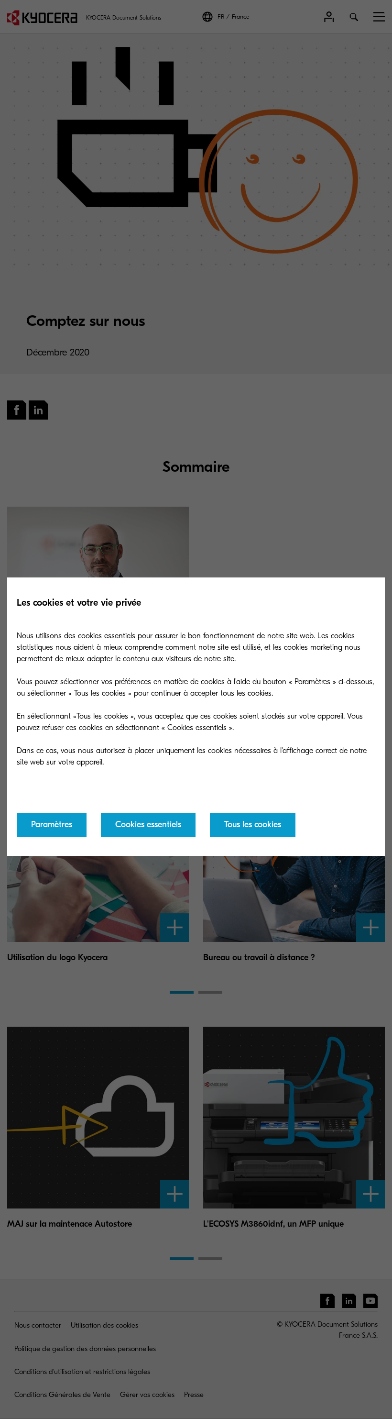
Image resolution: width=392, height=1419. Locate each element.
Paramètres (51, 825)
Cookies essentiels (148, 825)
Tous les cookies (252, 825)
